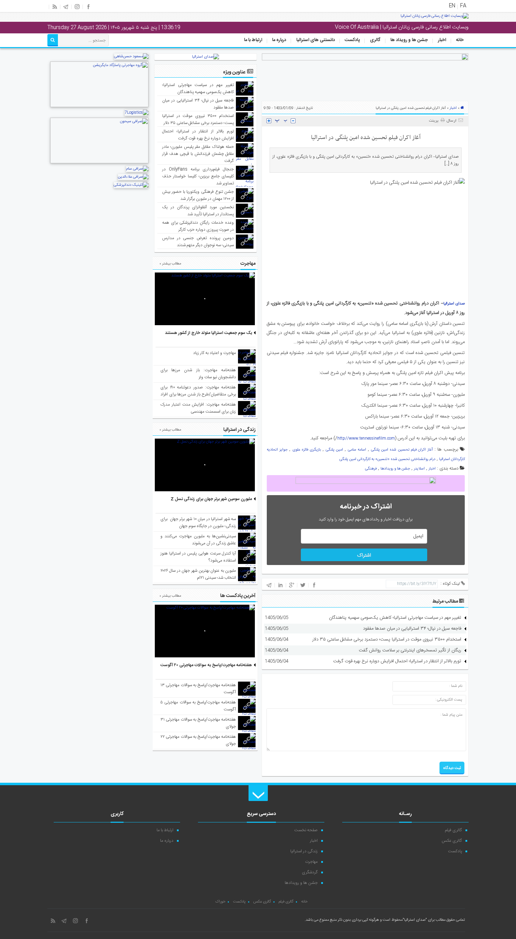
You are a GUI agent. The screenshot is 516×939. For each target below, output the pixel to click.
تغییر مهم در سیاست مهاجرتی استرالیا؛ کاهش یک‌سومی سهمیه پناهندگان (395, 618)
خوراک (220, 902)
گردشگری (310, 872)
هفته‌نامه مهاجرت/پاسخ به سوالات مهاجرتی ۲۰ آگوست (206, 665)
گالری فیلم (453, 830)
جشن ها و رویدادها (395, 469)
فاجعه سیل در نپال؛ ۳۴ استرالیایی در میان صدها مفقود (412, 628)
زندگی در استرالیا (304, 851)
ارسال (451, 121)
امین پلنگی (334, 450)
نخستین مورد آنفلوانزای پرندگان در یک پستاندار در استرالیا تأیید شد (198, 211)
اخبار (442, 40)
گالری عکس (452, 840)
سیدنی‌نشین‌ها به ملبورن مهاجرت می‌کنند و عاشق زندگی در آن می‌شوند (198, 540)
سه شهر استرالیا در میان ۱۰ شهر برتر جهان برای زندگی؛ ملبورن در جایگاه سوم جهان (198, 523)
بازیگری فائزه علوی (306, 450)
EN (452, 6)
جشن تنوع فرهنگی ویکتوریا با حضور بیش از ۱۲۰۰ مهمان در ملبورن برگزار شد (198, 195)
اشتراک (364, 555)
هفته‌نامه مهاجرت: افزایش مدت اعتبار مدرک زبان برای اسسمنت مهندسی (198, 408)
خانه (460, 40)
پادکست (352, 40)
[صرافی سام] (137, 169)
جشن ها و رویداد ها (409, 40)
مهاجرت (311, 861)
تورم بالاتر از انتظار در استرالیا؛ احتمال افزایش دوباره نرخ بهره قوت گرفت (397, 661)
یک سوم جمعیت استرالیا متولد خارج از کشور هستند (208, 332)
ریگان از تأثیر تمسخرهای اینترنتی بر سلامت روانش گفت (410, 650)
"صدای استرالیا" (415, 920)
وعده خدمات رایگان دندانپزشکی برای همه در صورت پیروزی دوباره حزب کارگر (198, 226)
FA (463, 6)
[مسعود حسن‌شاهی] (131, 56)
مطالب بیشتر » (170, 264)
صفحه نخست (306, 830)
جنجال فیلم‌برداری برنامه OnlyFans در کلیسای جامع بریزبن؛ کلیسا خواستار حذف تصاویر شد (198, 176)
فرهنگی (371, 469)
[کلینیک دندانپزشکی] (131, 185)
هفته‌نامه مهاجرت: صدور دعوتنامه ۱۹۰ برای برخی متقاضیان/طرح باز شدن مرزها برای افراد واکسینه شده (198, 394)
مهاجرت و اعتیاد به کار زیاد (214, 352)
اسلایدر (419, 469)
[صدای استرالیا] (435, 18)
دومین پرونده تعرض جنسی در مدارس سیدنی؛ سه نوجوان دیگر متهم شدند (198, 242)
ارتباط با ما (253, 40)
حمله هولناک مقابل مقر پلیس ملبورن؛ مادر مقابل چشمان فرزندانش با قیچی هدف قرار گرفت (198, 153)
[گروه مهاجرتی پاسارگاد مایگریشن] (99, 106)
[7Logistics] (136, 113)
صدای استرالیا (454, 304)
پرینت (435, 121)
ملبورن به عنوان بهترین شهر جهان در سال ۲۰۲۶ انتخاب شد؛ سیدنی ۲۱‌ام (198, 574)
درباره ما (279, 40)
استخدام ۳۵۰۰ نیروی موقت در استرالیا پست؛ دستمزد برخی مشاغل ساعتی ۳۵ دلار (386, 639)
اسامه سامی (357, 450)
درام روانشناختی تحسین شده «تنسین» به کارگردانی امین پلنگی (387, 459)
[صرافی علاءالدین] (133, 177)
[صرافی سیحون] (99, 162)
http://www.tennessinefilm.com (366, 438)
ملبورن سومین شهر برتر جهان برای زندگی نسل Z (211, 499)
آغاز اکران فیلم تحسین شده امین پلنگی (402, 450)
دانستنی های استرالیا (315, 40)
